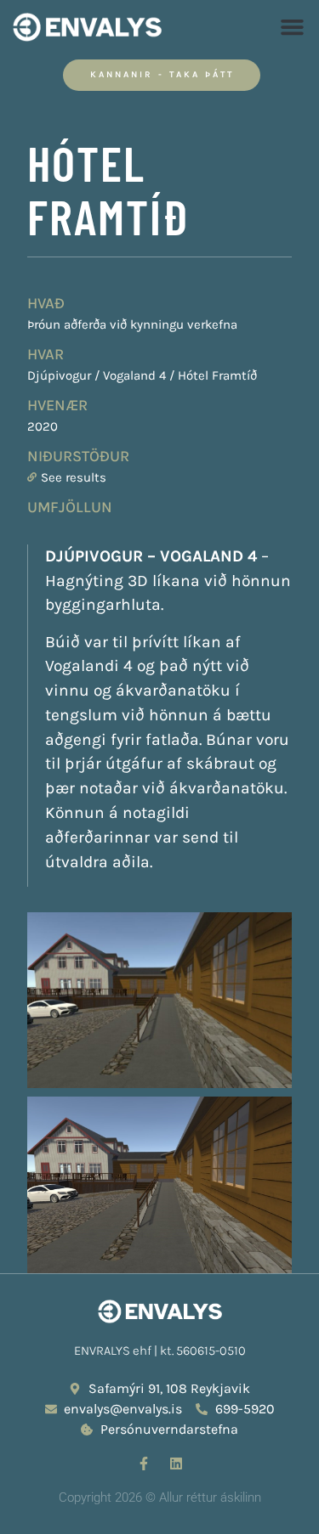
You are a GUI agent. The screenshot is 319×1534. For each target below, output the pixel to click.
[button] (292, 27)
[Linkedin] (176, 1463)
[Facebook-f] (144, 1463)
